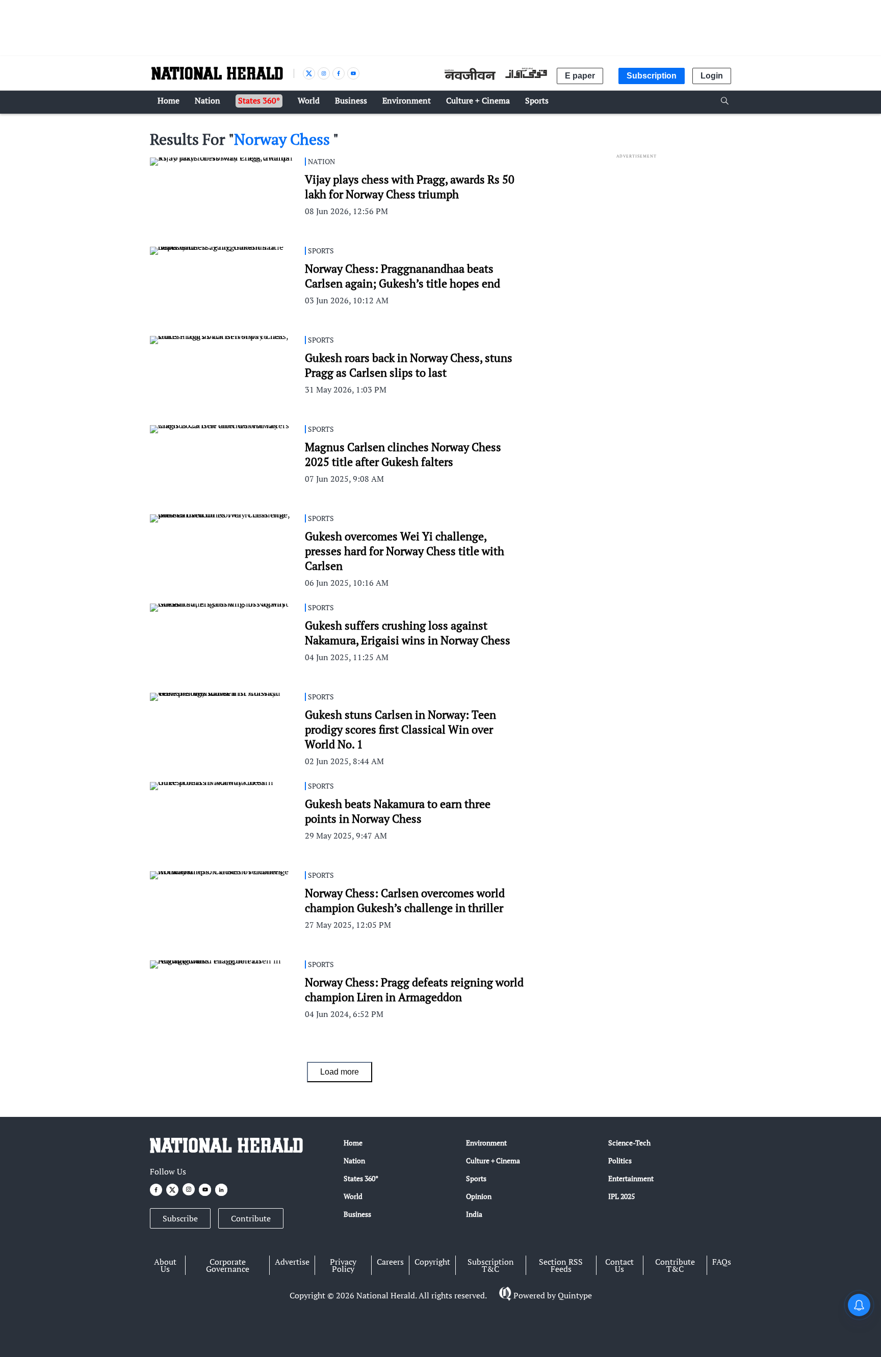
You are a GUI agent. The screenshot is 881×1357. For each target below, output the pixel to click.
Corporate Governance (227, 1265)
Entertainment (631, 1178)
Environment (486, 1142)
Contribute (251, 1218)
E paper (580, 75)
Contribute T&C (675, 1265)
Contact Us (619, 1265)
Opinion (478, 1196)
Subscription (652, 75)
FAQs (721, 1261)
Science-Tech (629, 1142)
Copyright (432, 1261)
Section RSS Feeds (561, 1265)
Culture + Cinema (493, 1160)
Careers (390, 1261)
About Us (165, 1265)
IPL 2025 (621, 1196)
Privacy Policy (343, 1265)
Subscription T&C (491, 1265)
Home (353, 1142)
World (353, 1196)
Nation (354, 1160)
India (474, 1214)
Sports (476, 1178)
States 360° (361, 1178)
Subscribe (180, 1218)
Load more (339, 1071)
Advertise (292, 1261)
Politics (620, 1160)
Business (357, 1214)
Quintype (575, 1295)
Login (712, 75)
